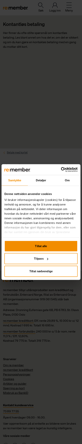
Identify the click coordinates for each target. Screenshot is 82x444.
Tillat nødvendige (41, 271)
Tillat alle (41, 246)
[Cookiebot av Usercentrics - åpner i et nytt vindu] (61, 169)
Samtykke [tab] (14, 180)
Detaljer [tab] (41, 180)
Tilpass (39, 258)
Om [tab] (67, 180)
